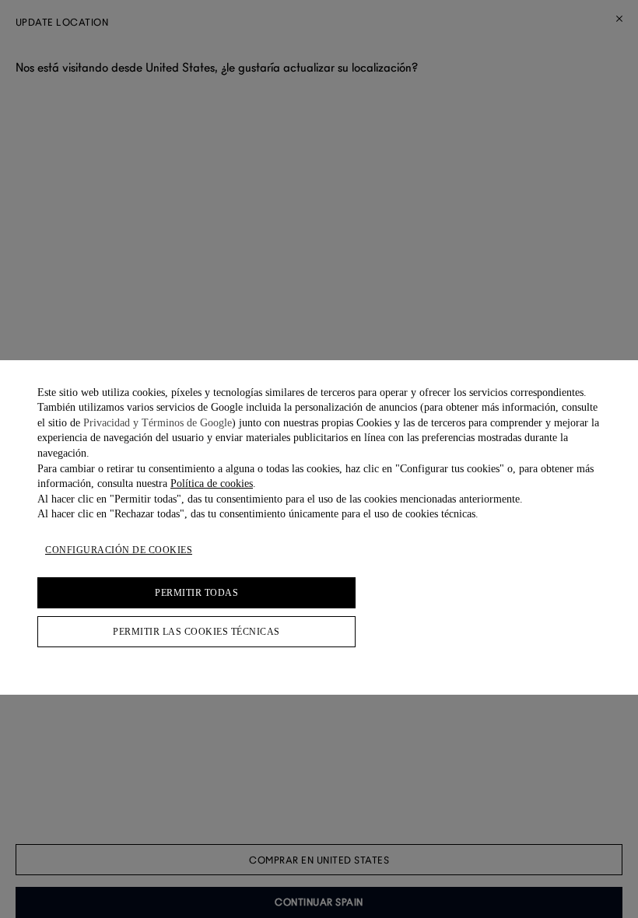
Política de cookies (211, 483)
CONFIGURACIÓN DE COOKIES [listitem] (118, 550)
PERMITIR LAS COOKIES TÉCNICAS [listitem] (196, 631)
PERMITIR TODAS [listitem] (196, 592)
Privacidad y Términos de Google (157, 423)
